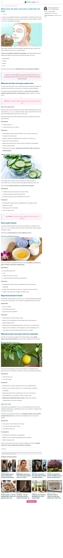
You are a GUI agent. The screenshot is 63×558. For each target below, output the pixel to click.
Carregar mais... (31, 501)
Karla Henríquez (55, 9)
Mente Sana (19, 493)
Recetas (3, 493)
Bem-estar (3, 5)
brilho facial (7, 228)
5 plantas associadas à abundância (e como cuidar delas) (39, 496)
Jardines (49, 472)
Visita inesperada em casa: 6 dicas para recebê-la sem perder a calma (8, 475)
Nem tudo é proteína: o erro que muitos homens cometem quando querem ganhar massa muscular (39, 475)
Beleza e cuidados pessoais (11, 5)
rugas (22, 298)
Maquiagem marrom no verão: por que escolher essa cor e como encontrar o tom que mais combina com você (23, 475)
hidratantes (19, 407)
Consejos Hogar (4, 472)
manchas (30, 337)
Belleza (18, 472)
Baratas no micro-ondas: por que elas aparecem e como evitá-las (54, 496)
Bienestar (34, 472)
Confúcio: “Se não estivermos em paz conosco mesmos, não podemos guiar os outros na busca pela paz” (23, 496)
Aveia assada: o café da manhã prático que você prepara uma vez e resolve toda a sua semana (8, 496)
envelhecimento (12, 111)
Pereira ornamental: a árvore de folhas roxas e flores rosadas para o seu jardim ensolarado (54, 475)
